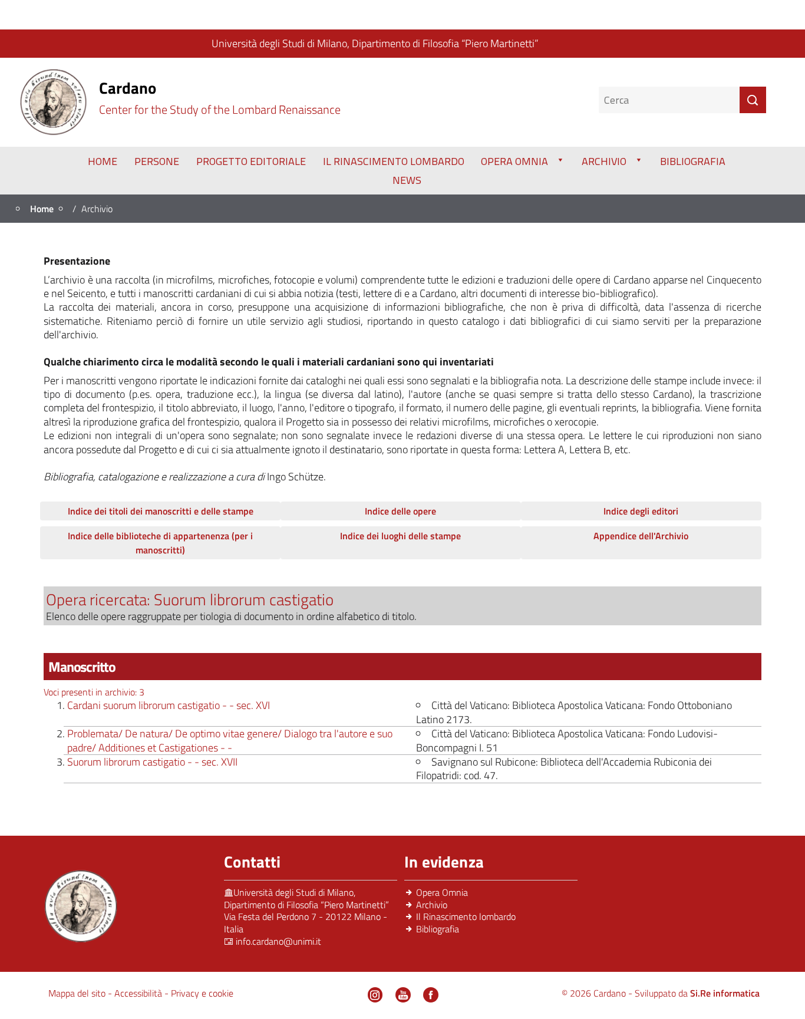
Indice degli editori (640, 511)
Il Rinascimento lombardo (466, 916)
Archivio (604, 161)
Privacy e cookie (202, 993)
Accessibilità (139, 993)
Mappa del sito (78, 993)
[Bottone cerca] (753, 100)
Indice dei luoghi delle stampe (400, 536)
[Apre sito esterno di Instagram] (375, 994)
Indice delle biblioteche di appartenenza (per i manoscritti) (160, 543)
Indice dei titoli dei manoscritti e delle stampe (160, 511)
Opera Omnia (514, 161)
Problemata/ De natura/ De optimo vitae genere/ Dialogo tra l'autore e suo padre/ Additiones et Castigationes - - (229, 740)
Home (102, 161)
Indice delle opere (400, 511)
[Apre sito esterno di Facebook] (430, 994)
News (406, 180)
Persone (156, 161)
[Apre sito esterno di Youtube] (403, 994)
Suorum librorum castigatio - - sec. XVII (152, 762)
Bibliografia (692, 161)
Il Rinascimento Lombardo (393, 161)
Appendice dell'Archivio (640, 536)
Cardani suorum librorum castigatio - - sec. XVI (168, 705)
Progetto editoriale (251, 161)
